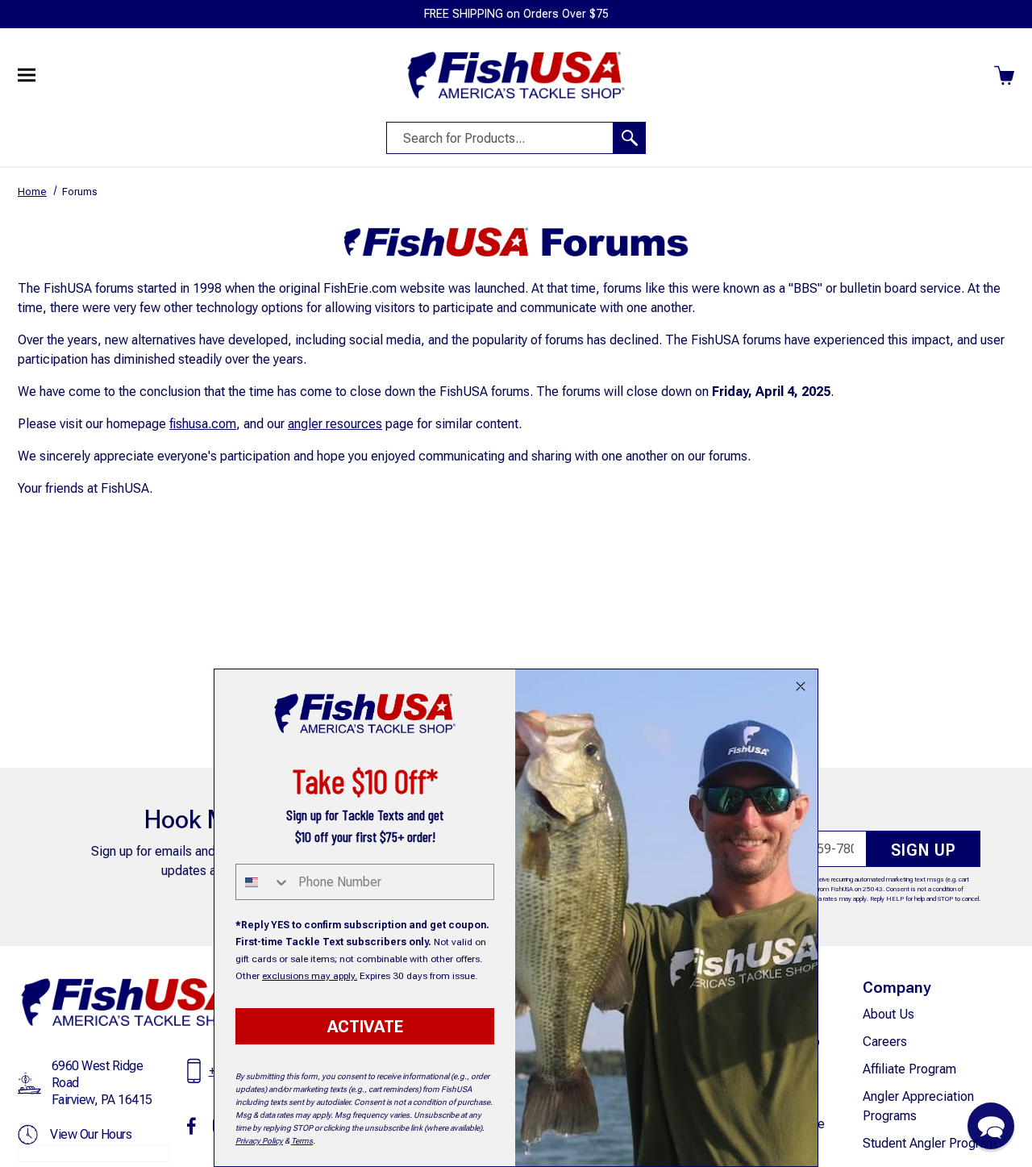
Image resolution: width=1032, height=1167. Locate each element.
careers (885, 1041)
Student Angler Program (930, 1143)
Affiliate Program (909, 1069)
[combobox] (263, 882)
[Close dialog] (800, 686)
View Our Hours (90, 1134)
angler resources (335, 423)
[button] (991, 1125)
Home (32, 191)
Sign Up (923, 850)
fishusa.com (202, 423)
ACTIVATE (365, 1026)
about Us (888, 1014)
